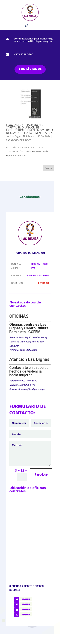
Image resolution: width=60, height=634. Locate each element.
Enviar (41, 474)
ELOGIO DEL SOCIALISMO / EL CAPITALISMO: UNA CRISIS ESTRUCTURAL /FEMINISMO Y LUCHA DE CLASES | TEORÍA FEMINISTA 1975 (29, 129)
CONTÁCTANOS (30, 69)
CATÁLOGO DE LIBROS (19, 140)
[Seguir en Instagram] (16, 604)
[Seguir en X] (16, 614)
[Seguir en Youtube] (16, 609)
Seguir (25, 599)
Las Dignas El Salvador (22, 136)
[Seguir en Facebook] (16, 599)
